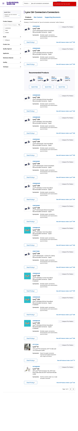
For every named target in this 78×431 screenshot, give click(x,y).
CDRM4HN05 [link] (36, 183)
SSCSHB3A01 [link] (36, 366)
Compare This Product (67, 27)
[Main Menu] (3, 3)
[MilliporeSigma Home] (12, 3)
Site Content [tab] (38, 17)
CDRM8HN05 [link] (36, 117)
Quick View (34, 87)
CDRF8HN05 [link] (36, 139)
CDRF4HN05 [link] (36, 161)
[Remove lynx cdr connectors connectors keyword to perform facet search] (19, 15)
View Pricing (30, 42)
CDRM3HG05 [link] (36, 297)
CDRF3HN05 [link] (36, 205)
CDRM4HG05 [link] (36, 273)
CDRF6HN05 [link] (36, 26)
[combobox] (42, 3)
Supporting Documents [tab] (53, 17)
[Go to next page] (73, 389)
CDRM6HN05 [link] (36, 95)
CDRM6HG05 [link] (36, 321)
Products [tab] (28, 17)
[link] (43, 31)
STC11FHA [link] (35, 344)
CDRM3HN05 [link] (36, 48)
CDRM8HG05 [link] (36, 227)
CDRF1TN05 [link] (36, 251)
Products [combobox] (26, 3)
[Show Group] (20, 44)
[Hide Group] (20, 21)
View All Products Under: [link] (65, 42)
